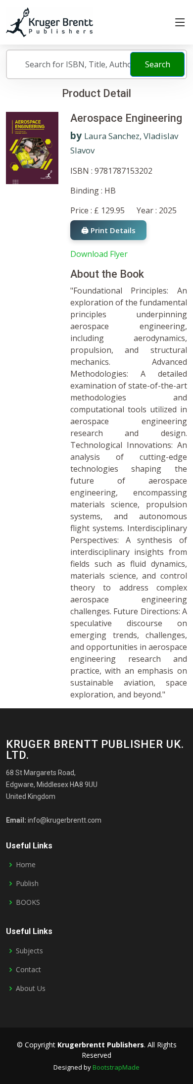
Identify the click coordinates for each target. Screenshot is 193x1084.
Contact (28, 969)
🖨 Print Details (108, 230)
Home (26, 864)
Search (157, 64)
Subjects (29, 950)
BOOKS (28, 902)
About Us (31, 988)
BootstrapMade (116, 1067)
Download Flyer (99, 253)
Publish (27, 883)
